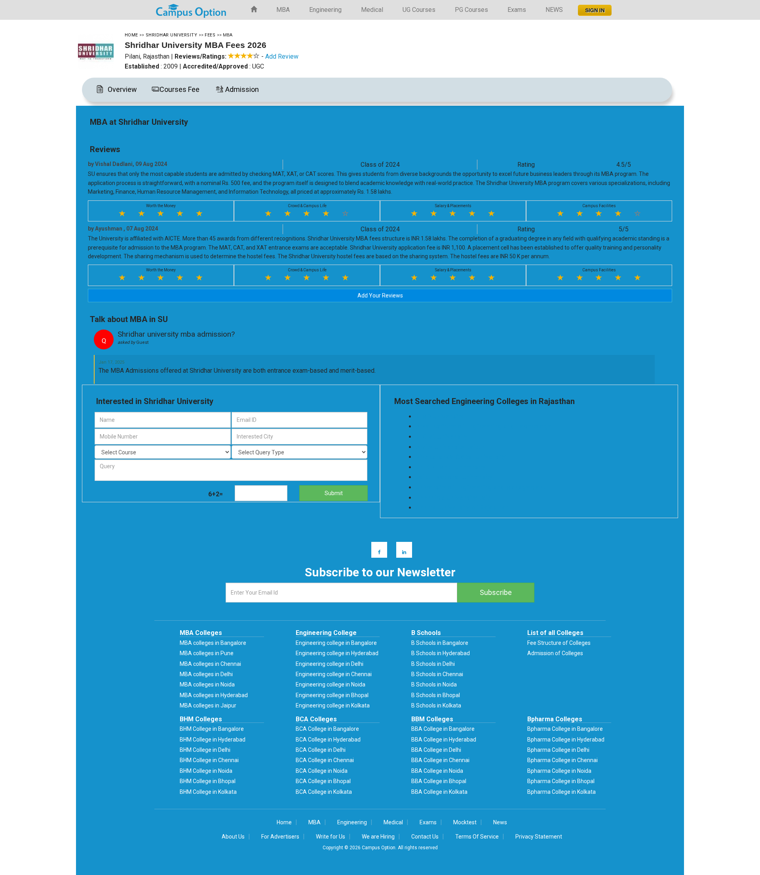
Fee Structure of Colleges (559, 643)
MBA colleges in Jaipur (208, 705)
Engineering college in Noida (330, 684)
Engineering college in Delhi (329, 664)
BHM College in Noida (206, 771)
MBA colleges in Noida (207, 684)
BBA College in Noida (437, 771)
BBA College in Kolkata (439, 792)
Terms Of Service (477, 836)
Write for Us (330, 836)
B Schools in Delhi (433, 664)
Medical (372, 9)
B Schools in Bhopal (435, 695)
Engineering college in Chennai (334, 674)
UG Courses (419, 9)
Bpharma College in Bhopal (561, 781)
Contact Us (425, 836)
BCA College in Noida (322, 771)
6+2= (215, 494)
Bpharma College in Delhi (558, 750)
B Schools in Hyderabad (440, 653)
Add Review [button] (281, 56)
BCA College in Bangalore (327, 729)
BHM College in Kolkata (208, 792)
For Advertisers (280, 836)
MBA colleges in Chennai (210, 664)
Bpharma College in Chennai (562, 760)
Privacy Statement (538, 836)
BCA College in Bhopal (323, 781)
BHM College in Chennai (209, 760)
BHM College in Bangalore (212, 729)
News (500, 822)
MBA (283, 9)
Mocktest (465, 822)
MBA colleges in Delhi (206, 674)
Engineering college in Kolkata (333, 705)
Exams (516, 9)
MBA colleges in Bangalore (213, 643)
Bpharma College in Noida (559, 771)
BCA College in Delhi (321, 750)
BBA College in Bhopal (438, 781)
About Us (233, 836)
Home (284, 822)
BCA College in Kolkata (324, 792)
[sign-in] (594, 8)
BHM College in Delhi (205, 750)
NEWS (554, 9)
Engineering (325, 9)
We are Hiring (378, 836)
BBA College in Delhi (436, 750)
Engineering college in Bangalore (336, 643)
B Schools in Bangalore (439, 643)
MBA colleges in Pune (207, 653)
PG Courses (471, 9)
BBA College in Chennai (440, 760)
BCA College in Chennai (325, 760)
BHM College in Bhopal (208, 781)
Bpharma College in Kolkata (561, 792)
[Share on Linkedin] (400, 549)
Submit (334, 493)
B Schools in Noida (434, 684)
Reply (125, 348)
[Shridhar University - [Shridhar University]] (100, 51)
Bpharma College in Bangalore (565, 729)
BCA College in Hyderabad (328, 739)
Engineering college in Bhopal (332, 695)
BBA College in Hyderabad (443, 739)
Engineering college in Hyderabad (337, 653)
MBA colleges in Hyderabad (214, 695)
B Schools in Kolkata (436, 705)
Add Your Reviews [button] (380, 295)
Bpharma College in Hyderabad (565, 739)
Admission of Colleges (555, 653)
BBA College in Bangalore (443, 729)
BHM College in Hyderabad (212, 739)
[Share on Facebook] (375, 549)
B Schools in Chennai (437, 674)
